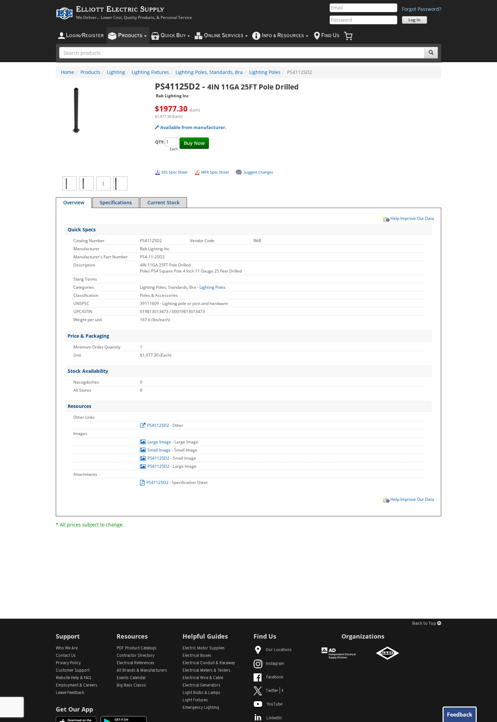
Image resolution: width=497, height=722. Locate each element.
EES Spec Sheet (175, 172)
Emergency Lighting (201, 708)
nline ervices (224, 35)
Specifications (116, 202)
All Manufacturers (142, 671)
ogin (85, 35)
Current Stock (163, 202)
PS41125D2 (158, 425)
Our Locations (279, 650)
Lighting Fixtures (150, 72)
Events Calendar (131, 678)
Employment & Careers (76, 686)
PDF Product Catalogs (137, 648)
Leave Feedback (70, 693)
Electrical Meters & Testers (207, 671)
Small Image (159, 450)
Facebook (274, 677)
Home (67, 72)
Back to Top (424, 623)
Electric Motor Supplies (204, 648)
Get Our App (74, 709)
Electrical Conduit (209, 663)
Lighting (116, 72)
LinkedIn (274, 718)
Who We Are (67, 648)
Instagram (275, 664)
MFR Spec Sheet (215, 172)
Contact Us (66, 656)
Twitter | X (275, 691)
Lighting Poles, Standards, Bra (209, 72)
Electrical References (136, 663)
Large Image (159, 442)
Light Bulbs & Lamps (201, 693)
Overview (73, 202)
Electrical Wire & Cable (203, 678)
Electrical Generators (201, 686)
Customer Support (73, 671)
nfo (283, 35)
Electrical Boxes (197, 656)
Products (90, 72)
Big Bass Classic (131, 686)
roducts (130, 35)
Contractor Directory (136, 656)
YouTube (274, 704)
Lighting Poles (265, 72)
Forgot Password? (421, 9)
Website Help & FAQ (73, 678)
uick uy (174, 35)
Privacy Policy (68, 663)
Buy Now (194, 143)
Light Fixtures (195, 700)
